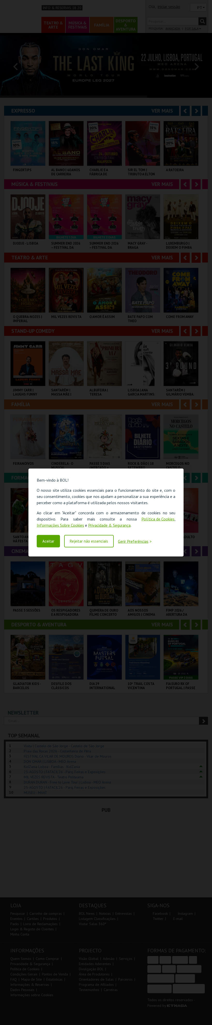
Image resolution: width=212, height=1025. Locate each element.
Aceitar (48, 541)
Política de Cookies (158, 519)
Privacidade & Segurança (109, 525)
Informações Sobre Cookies (60, 525)
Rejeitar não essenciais (89, 541)
